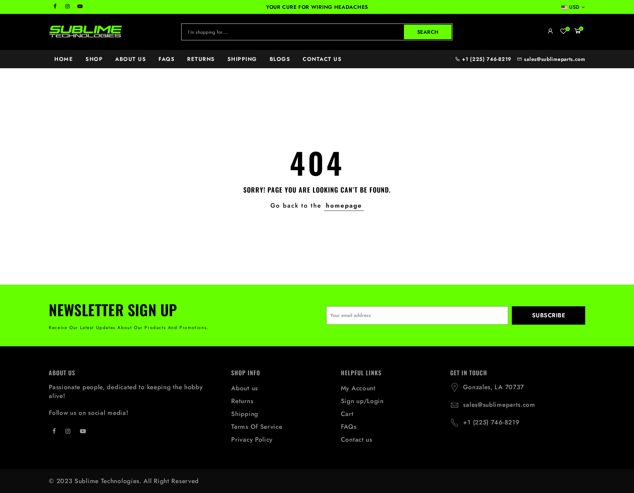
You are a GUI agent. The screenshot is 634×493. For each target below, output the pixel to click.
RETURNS (201, 59)
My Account (358, 388)
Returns (242, 401)
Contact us (356, 439)
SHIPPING (242, 59)
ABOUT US (130, 59)
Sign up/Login (362, 401)
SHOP (94, 59)
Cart (347, 413)
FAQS (166, 59)
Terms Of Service (256, 426)
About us (244, 388)
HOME (63, 59)
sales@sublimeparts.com (554, 59)
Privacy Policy (252, 439)
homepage (344, 205)
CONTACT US (322, 59)
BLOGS (280, 59)
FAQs (349, 426)
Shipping (244, 413)
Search (428, 32)
